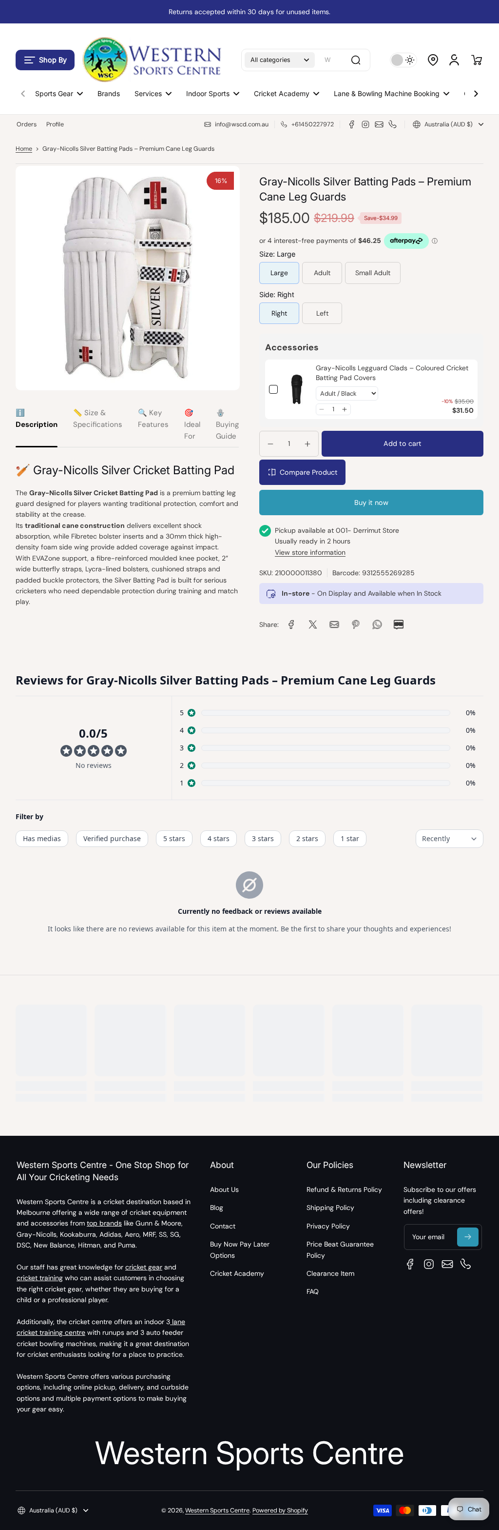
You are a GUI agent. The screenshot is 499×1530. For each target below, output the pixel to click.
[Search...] (356, 60)
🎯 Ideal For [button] (192, 424)
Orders (27, 124)
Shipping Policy (330, 1207)
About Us (224, 1189)
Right (279, 313)
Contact (222, 1226)
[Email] (379, 124)
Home (24, 149)
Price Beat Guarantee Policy (340, 1249)
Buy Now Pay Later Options (239, 1249)
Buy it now (371, 502)
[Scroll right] (476, 91)
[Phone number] (393, 124)
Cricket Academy (237, 1273)
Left (322, 313)
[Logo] (151, 59)
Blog (216, 1207)
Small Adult (372, 272)
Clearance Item (330, 1273)
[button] (45, 60)
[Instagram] (365, 124)
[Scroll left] (23, 91)
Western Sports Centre (217, 1510)
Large (279, 272)
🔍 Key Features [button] (153, 418)
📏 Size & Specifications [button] (97, 418)
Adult (322, 272)
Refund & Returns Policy (344, 1189)
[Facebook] (352, 124)
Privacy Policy (328, 1226)
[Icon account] (454, 60)
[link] (297, 389)
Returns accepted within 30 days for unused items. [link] (249, 11)
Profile (55, 124)
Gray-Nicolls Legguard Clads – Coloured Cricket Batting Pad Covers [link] (392, 372)
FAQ (313, 1291)
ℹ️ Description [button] (37, 418)
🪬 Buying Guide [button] (227, 424)
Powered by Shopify (280, 1510)
